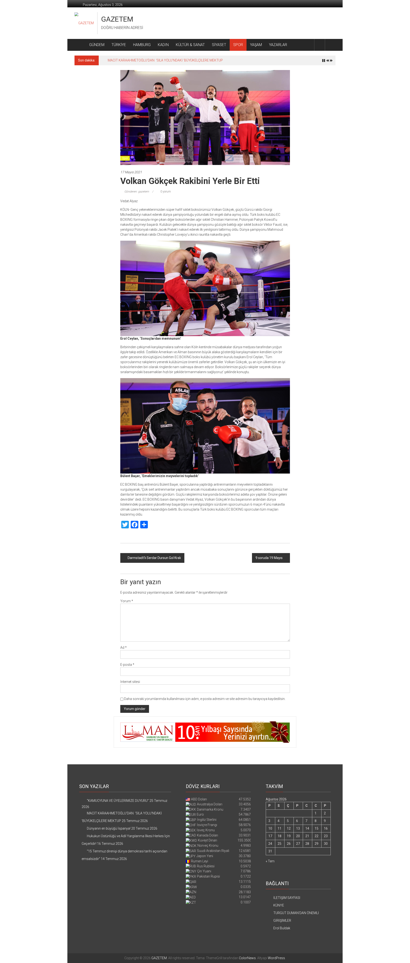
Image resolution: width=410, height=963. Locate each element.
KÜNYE (278, 905)
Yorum (126, 601)
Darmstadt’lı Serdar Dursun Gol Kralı (154, 558)
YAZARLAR (278, 44)
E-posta (127, 665)
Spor (125, 158)
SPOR (238, 44)
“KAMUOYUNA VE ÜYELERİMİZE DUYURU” (118, 801)
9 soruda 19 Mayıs (269, 558)
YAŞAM (256, 44)
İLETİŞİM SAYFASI (286, 898)
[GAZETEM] (80, 45)
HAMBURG (142, 44)
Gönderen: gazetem (137, 191)
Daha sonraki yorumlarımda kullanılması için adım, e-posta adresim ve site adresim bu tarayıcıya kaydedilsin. (204, 699)
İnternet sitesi (130, 682)
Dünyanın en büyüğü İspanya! (129, 60)
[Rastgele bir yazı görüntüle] (330, 44)
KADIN (163, 44)
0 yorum (165, 191)
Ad (123, 647)
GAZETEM (117, 19)
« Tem (270, 861)
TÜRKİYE (119, 44)
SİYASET (219, 44)
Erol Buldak (281, 928)
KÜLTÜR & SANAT (190, 44)
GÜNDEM (96, 44)
